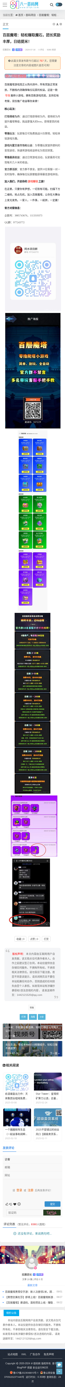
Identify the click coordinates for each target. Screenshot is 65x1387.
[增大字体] (61, 24)
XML (23, 1354)
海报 (33, 1016)
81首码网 (35, 1363)
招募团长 (12, 49)
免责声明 (49, 1354)
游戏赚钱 (33, 181)
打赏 (46, 939)
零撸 (7, 95)
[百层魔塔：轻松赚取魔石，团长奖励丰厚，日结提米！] (33, 268)
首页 (20, 15)
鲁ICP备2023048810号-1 (25, 1372)
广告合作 (35, 1354)
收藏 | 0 (20, 939)
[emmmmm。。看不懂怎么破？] (11, 1204)
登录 (19, 1190)
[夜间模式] (59, 4)
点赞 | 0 (34, 939)
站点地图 (13, 1354)
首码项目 (31, 15)
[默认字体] (57, 24)
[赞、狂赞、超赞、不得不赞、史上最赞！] (15, 1204)
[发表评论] (59, 1365)
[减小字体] (54, 24)
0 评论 (40, 49)
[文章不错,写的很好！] (7, 1204)
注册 (30, 1190)
